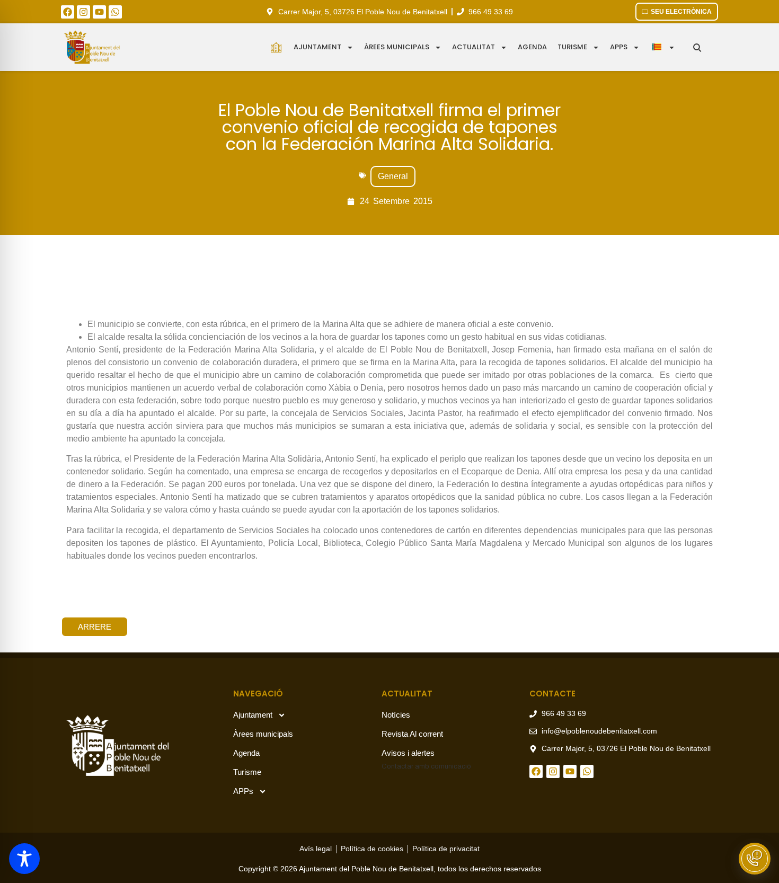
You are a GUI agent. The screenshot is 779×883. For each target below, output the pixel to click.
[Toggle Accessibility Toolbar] (24, 858)
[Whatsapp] (115, 12)
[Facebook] (67, 12)
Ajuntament (317, 47)
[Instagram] (83, 12)
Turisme (572, 47)
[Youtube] (99, 12)
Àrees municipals (396, 47)
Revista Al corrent (412, 733)
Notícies (396, 714)
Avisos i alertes (408, 752)
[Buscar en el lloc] (697, 47)
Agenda (532, 47)
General (393, 176)
